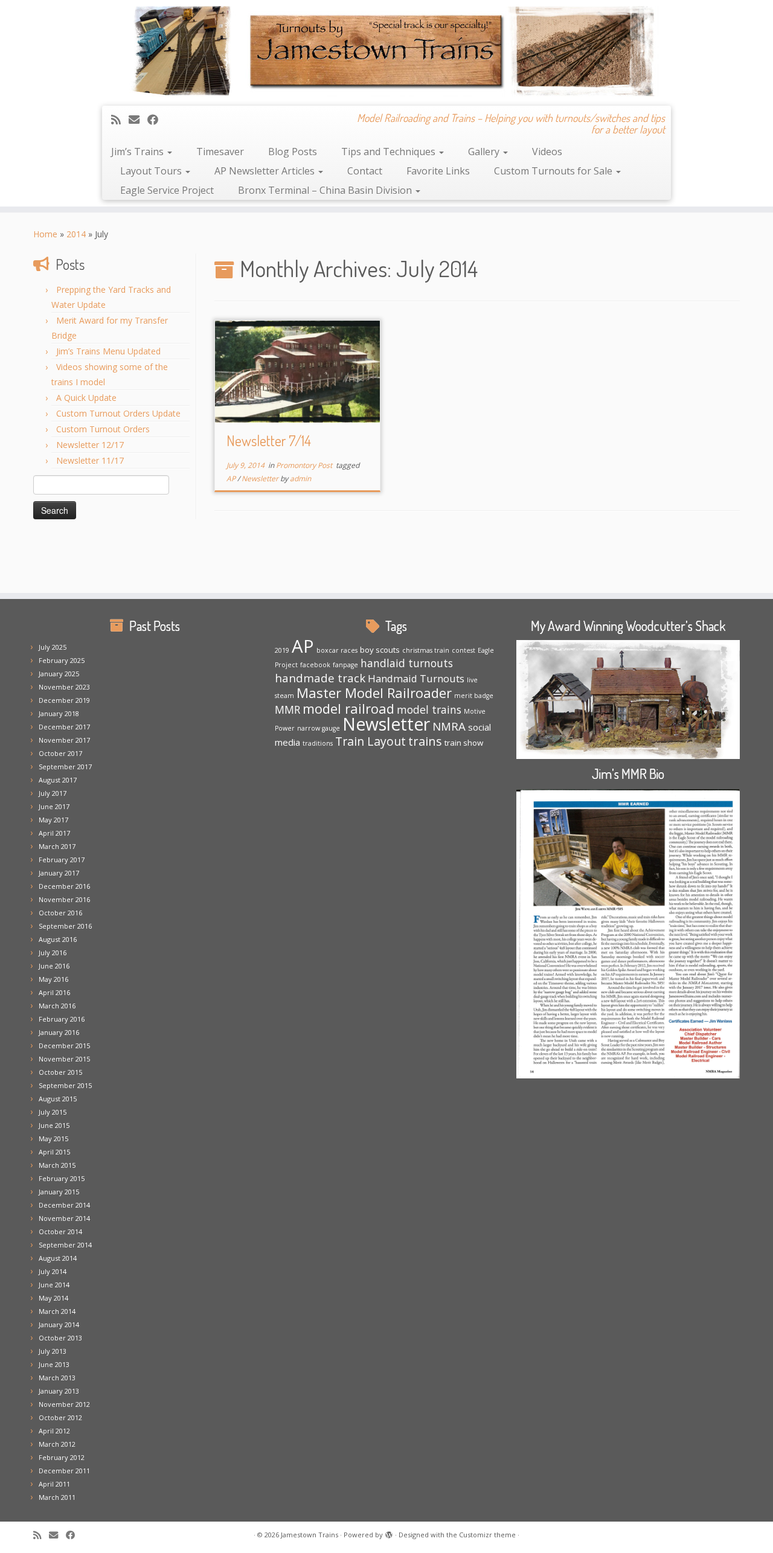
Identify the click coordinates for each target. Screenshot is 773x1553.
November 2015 (64, 1058)
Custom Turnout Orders (103, 429)
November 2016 (64, 899)
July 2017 (52, 793)
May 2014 (53, 1297)
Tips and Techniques (389, 151)
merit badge (473, 695)
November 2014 (64, 1218)
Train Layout (370, 741)
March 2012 (57, 1444)
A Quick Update (86, 397)
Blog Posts (292, 151)
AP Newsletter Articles (265, 171)
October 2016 (60, 912)
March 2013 (57, 1377)
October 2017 (60, 753)
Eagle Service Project (167, 190)
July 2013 (52, 1351)
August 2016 (58, 939)
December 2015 (64, 1045)
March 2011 (57, 1497)
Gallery (485, 151)
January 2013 (59, 1390)
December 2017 (64, 726)
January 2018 (59, 713)
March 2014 (57, 1311)
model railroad (348, 708)
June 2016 (54, 965)
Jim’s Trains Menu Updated (108, 351)
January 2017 (59, 872)
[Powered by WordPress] (389, 1532)
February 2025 (62, 660)
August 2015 (58, 1098)
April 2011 (54, 1483)
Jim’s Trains (138, 151)
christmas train (425, 650)
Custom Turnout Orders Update (118, 413)
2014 (76, 234)
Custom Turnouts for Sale (554, 171)
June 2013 (54, 1364)
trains (425, 740)
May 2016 (53, 979)
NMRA (449, 726)
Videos (547, 151)
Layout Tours (152, 171)
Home (45, 234)
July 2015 (52, 1111)
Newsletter (261, 478)
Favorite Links (438, 171)
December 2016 (64, 886)
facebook (315, 665)
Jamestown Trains (309, 1534)
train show (463, 742)
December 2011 (64, 1470)
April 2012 (54, 1430)
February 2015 (62, 1178)
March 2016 (57, 1005)
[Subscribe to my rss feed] (120, 119)
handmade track (320, 677)
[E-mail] (138, 119)
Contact (364, 171)
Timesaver (220, 151)
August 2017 (58, 779)
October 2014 (60, 1231)
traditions (318, 743)
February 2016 (62, 1018)
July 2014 (52, 1271)
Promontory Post (305, 465)
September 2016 (65, 925)
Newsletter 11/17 (90, 460)
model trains (429, 709)
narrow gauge (318, 728)
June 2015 (54, 1125)
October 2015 (60, 1072)
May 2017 (53, 819)
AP (231, 478)
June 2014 (54, 1284)
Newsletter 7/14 (268, 440)
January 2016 (59, 1032)
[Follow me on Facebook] (156, 119)
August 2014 (58, 1258)
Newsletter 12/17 (90, 444)
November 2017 (64, 739)
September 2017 (65, 766)
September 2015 (65, 1085)
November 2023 (64, 686)
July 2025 (52, 647)
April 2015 (54, 1151)
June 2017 (54, 806)
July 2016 (52, 952)
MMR (287, 709)
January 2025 (59, 673)
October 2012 (60, 1417)
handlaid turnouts (407, 663)
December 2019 (64, 700)
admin (300, 478)
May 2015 (53, 1138)
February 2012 (62, 1457)
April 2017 (54, 832)
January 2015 (59, 1191)
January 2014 (59, 1324)
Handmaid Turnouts (416, 678)
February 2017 (62, 859)
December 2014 (64, 1204)
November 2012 (64, 1404)
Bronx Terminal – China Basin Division (326, 190)
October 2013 (60, 1337)
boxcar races (337, 650)
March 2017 (57, 846)
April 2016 (54, 992)
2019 (282, 650)
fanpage (345, 665)
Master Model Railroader (374, 693)
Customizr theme (487, 1534)
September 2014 (65, 1244)
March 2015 (57, 1165)
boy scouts (380, 649)
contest (463, 650)
